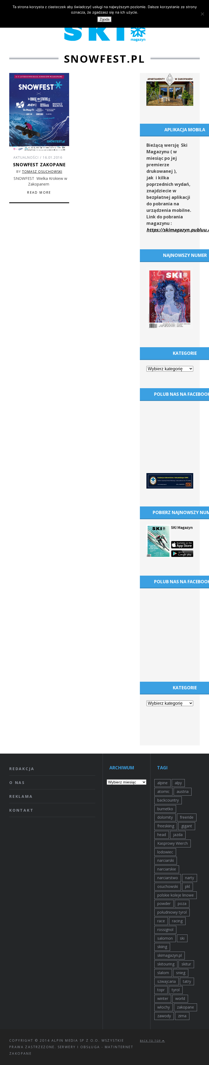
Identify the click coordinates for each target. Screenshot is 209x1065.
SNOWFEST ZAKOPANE (39, 165)
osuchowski (167, 886)
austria (183, 791)
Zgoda (104, 19)
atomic (163, 791)
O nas (17, 782)
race (161, 920)
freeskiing (165, 825)
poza (182, 903)
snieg (180, 972)
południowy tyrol (172, 912)
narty (189, 877)
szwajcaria (166, 981)
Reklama (21, 796)
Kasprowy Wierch (172, 843)
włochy (163, 1007)
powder (164, 903)
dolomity (165, 817)
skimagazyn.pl (169, 955)
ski (182, 938)
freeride (186, 817)
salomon (165, 938)
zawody (164, 1015)
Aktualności (26, 157)
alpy (178, 782)
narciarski (165, 860)
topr (161, 989)
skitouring (165, 964)
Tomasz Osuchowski (42, 171)
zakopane (185, 1007)
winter (162, 998)
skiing (162, 946)
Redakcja (21, 768)
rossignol (165, 929)
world (180, 998)
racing (177, 920)
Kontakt (21, 810)
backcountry (168, 800)
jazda (178, 834)
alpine (162, 782)
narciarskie (166, 869)
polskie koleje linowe (175, 895)
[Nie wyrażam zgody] (202, 14)
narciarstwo (167, 877)
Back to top (151, 1040)
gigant (186, 825)
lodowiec (165, 851)
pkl (187, 886)
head (161, 834)
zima (182, 1015)
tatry (187, 981)
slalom (163, 972)
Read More (39, 192)
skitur (186, 964)
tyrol (176, 989)
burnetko (165, 808)
